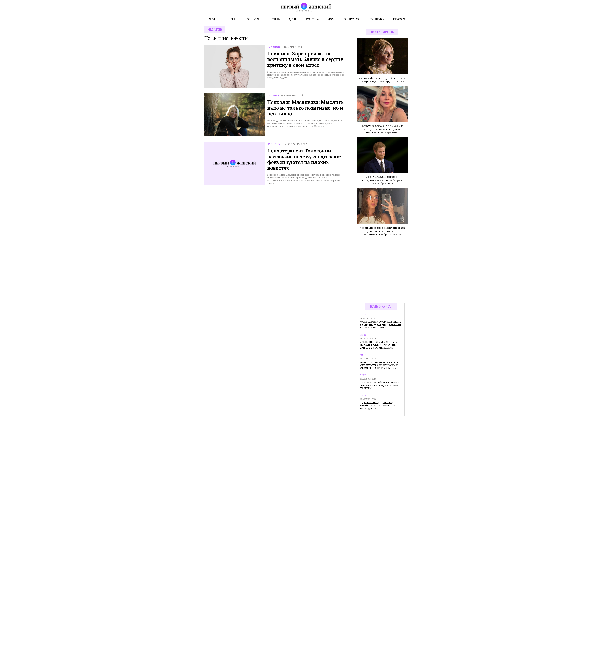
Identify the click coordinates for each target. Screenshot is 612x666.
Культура (274, 144)
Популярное (382, 32)
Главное (273, 47)
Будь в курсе (381, 306)
